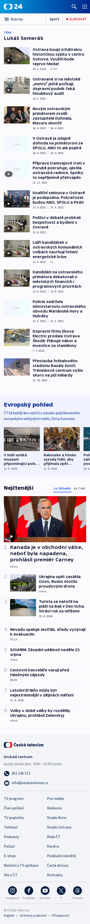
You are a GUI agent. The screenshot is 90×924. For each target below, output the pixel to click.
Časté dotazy (57, 865)
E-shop (10, 855)
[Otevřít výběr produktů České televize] (84, 6)
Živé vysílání (14, 808)
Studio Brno (56, 817)
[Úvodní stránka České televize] (24, 744)
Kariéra (53, 846)
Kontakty (55, 874)
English (9, 915)
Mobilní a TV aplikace (21, 865)
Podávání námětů (61, 855)
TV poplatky (14, 817)
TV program (14, 798)
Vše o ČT (11, 874)
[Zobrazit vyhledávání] (74, 6)
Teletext (11, 827)
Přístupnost (60, 915)
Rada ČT (53, 836)
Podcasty (11, 836)
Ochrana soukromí (33, 915)
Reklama (54, 808)
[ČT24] (13, 7)
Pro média (55, 798)
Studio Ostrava (59, 827)
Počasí (9, 846)
